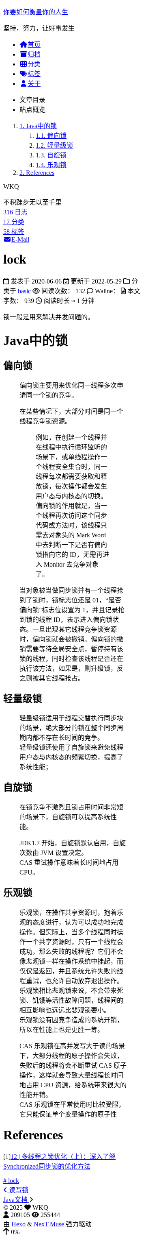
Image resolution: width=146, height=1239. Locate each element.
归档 (34, 54)
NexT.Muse (49, 1224)
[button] (73, 1232)
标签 (34, 73)
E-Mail (20, 239)
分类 (34, 64)
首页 (34, 44)
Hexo (18, 1224)
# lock (11, 1180)
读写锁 (17, 1190)
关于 (34, 83)
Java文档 (16, 1199)
